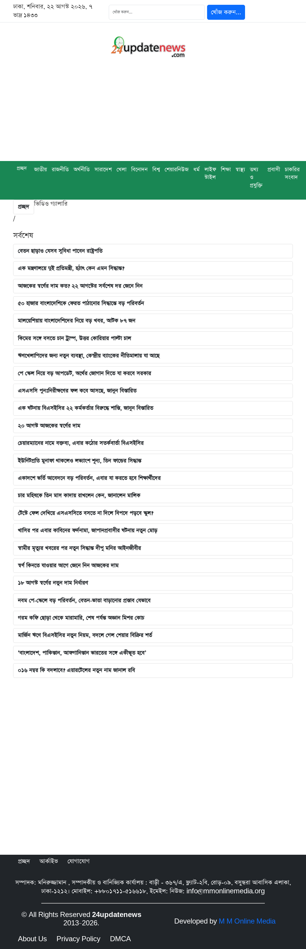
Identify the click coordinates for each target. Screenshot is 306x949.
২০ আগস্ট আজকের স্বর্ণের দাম (49, 425)
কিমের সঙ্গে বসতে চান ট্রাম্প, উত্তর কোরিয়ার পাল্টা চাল (74, 338)
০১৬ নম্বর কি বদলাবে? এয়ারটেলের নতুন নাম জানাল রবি (76, 670)
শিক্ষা (226, 169)
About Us (32, 939)
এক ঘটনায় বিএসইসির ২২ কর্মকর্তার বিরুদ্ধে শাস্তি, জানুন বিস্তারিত (85, 408)
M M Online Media (247, 921)
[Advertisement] (153, 116)
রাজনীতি (60, 169)
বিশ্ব (156, 169)
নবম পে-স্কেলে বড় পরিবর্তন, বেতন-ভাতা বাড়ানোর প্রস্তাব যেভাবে (84, 600)
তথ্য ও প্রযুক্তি (256, 177)
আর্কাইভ (48, 861)
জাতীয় (40, 169)
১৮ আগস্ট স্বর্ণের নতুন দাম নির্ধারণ (53, 583)
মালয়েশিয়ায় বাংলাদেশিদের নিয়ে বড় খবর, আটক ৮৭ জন (76, 320)
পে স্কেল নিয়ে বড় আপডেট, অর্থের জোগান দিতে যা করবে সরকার (84, 373)
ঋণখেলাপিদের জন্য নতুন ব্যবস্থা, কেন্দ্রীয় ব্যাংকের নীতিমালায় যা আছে (89, 355)
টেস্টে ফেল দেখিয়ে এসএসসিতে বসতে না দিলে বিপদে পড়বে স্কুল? (85, 513)
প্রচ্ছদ (22, 168)
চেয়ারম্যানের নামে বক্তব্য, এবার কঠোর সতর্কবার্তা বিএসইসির (81, 443)
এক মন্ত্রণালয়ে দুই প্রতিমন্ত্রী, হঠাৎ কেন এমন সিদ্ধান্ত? (71, 268)
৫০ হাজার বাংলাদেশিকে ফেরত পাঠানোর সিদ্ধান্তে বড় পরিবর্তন (81, 303)
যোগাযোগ (79, 861)
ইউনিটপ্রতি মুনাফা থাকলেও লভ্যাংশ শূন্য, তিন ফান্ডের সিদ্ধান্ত (79, 460)
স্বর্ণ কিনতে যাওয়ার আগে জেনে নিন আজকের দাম (68, 565)
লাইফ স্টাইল (210, 173)
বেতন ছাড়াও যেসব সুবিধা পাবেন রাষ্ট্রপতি (60, 251)
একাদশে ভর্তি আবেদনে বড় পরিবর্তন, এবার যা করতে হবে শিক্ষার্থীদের (89, 478)
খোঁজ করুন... (226, 12)
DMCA (120, 939)
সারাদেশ (103, 169)
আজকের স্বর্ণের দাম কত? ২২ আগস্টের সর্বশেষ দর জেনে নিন (80, 286)
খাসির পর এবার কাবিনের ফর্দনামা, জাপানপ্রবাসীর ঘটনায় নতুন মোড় (87, 530)
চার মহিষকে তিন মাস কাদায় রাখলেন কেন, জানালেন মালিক (79, 495)
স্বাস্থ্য (240, 169)
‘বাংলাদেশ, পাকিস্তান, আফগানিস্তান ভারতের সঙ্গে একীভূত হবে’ (82, 653)
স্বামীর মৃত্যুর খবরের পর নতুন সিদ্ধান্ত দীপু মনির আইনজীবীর (79, 548)
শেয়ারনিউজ (177, 169)
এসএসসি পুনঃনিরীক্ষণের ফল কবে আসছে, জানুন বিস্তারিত (77, 390)
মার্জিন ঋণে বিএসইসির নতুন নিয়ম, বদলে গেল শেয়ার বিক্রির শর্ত (85, 635)
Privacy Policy (78, 939)
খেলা (121, 169)
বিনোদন (139, 169)
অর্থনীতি (82, 169)
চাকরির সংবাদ (292, 173)
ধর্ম (196, 169)
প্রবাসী (273, 169)
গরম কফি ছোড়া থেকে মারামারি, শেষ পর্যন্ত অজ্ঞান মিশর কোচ (81, 618)
